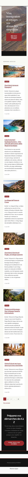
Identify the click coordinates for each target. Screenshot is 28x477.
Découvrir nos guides (14, 37)
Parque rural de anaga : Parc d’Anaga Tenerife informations (12, 311)
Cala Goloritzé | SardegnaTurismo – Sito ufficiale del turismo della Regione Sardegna (13, 142)
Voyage (7, 81)
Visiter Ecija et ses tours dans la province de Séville (14, 364)
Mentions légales (14, 468)
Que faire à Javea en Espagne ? (11, 86)
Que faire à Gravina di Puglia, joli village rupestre (14, 253)
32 (18, 399)
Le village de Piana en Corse (12, 201)
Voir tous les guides (14, 443)
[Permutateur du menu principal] (25, 3)
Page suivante (6, 403)
